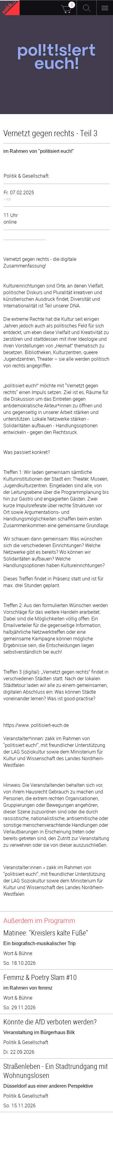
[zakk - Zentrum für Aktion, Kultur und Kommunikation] (11, 8)
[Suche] (86, 7)
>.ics (7, 198)
